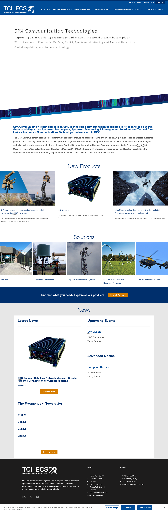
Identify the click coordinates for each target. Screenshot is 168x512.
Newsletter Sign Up (97, 476)
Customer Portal (148, 2)
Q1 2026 (22, 415)
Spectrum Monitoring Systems (48, 280)
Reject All (128, 508)
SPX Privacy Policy (129, 479)
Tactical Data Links (102, 9)
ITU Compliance (96, 484)
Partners (93, 490)
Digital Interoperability (122, 9)
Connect (6, 210)
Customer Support (154, 9)
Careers (93, 481)
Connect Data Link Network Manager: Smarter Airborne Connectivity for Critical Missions (48, 379)
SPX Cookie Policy (129, 481)
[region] (84, 508)
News (139, 2)
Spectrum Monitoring (82, 9)
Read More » (21, 385)
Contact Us (159, 2)
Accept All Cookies (145, 508)
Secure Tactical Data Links (114, 280)
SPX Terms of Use (129, 476)
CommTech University (98, 487)
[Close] (164, 507)
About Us (44, 9)
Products (138, 9)
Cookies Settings (112, 508)
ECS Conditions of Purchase (133, 484)
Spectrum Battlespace (61, 9)
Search (131, 2)
